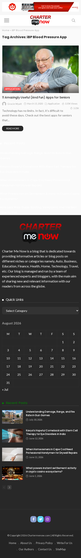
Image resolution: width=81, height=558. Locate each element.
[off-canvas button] (6, 20)
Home (5, 30)
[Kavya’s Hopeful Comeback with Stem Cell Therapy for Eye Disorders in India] (12, 435)
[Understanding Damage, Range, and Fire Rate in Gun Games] (12, 417)
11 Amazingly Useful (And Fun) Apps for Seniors (36, 97)
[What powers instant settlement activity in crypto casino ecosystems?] (12, 473)
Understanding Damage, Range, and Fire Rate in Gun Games (50, 413)
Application (12, 89)
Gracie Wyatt (14, 103)
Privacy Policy (44, 543)
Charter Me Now (14, 251)
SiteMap (61, 549)
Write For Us (64, 543)
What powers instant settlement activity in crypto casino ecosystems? (51, 469)
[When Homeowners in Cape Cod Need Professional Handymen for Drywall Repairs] (12, 454)
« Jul (5, 389)
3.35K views (71, 103)
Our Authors (26, 549)
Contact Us (45, 549)
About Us (26, 543)
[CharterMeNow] (40, 20)
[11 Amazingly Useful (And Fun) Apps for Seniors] (40, 69)
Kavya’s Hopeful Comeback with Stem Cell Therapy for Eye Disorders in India (52, 432)
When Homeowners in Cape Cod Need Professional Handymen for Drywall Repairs (51, 451)
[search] (73, 20)
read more (12, 128)
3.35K (76, 108)
